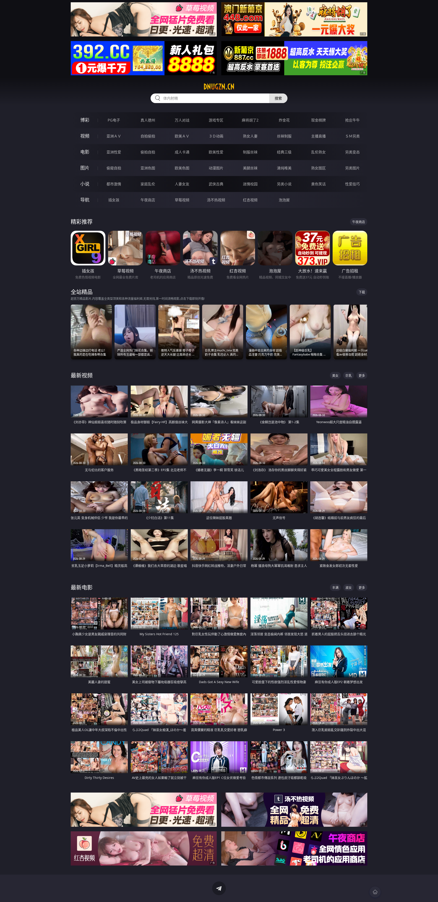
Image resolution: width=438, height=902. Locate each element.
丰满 (335, 587)
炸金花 (284, 120)
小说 (84, 184)
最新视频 (82, 375)
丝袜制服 (284, 136)
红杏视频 (250, 199)
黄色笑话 (318, 184)
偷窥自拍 (114, 168)
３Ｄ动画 (216, 136)
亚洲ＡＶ (114, 136)
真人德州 (148, 120)
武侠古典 (216, 184)
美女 (335, 375)
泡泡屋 (284, 199)
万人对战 (182, 120)
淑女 (348, 587)
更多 (362, 375)
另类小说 (284, 184)
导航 (84, 200)
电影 (84, 152)
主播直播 (318, 136)
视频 (84, 136)
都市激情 (114, 184)
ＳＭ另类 (352, 136)
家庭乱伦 (148, 184)
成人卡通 (182, 152)
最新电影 (82, 587)
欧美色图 (182, 168)
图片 (84, 168)
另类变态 (352, 152)
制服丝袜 (250, 152)
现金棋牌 (318, 120)
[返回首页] (375, 891)
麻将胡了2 (250, 120)
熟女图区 (318, 168)
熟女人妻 (250, 136)
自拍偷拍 (148, 136)
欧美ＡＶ (182, 136)
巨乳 (348, 375)
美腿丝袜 (250, 168)
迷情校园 (250, 184)
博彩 (84, 120)
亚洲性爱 (114, 152)
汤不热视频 (216, 199)
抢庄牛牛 (352, 120)
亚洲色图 (148, 168)
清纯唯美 (284, 168)
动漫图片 (216, 168)
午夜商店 (148, 199)
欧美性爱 (216, 152)
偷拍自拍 (148, 152)
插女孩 (113, 199)
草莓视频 (182, 199)
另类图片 (352, 168)
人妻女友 (182, 184)
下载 (362, 292)
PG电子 (114, 120)
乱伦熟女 (318, 152)
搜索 (278, 98)
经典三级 (284, 152)
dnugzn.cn (219, 86)
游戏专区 (216, 120)
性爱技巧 (352, 184)
